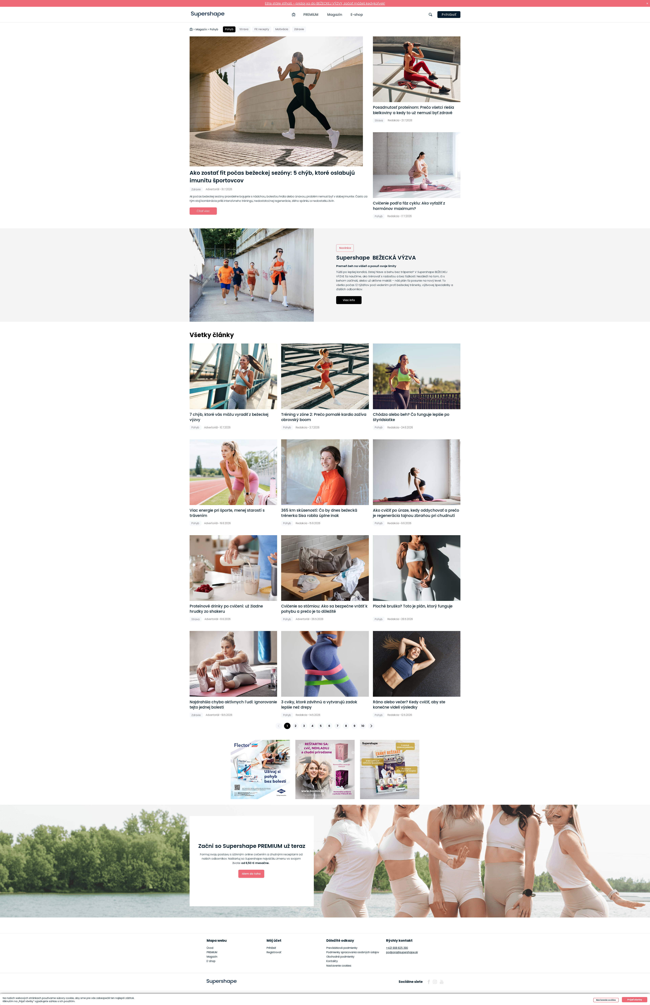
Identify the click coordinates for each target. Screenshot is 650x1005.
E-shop (357, 14)
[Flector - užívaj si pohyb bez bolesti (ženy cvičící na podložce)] (260, 769)
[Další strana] (371, 726)
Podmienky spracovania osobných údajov (352, 952)
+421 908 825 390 (397, 948)
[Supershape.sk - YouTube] (441, 982)
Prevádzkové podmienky (342, 948)
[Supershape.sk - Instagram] (435, 982)
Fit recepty (261, 29)
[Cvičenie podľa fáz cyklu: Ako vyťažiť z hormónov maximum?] (416, 165)
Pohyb (229, 29)
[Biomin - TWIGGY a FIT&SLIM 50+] (325, 769)
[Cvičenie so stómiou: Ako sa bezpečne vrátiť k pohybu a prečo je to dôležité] (325, 568)
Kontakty (332, 961)
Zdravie (299, 29)
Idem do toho (251, 874)
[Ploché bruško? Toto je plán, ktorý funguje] (416, 568)
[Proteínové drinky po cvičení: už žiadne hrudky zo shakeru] (233, 568)
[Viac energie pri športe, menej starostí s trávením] (233, 472)
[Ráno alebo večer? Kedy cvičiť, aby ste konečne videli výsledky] (416, 664)
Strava (244, 29)
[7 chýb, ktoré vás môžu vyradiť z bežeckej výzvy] (233, 376)
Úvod (210, 948)
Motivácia (281, 29)
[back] (279, 726)
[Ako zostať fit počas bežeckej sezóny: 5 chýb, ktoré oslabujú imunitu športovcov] (279, 101)
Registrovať (274, 952)
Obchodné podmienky (340, 956)
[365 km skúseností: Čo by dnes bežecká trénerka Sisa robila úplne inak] (325, 472)
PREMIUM (310, 14)
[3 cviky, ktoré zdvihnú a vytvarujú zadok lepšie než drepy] (325, 664)
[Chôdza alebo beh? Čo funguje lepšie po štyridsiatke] (416, 376)
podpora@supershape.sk (402, 952)
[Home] (293, 14)
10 (362, 726)
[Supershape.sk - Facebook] (429, 982)
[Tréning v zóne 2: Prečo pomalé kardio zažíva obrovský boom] (325, 376)
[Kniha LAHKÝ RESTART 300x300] (389, 769)
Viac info (349, 300)
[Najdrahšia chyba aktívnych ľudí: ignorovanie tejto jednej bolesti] (233, 664)
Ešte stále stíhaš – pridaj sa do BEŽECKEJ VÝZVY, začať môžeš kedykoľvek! (325, 3)
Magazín (334, 14)
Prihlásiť (449, 14)
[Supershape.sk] (208, 14)
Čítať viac (203, 211)
